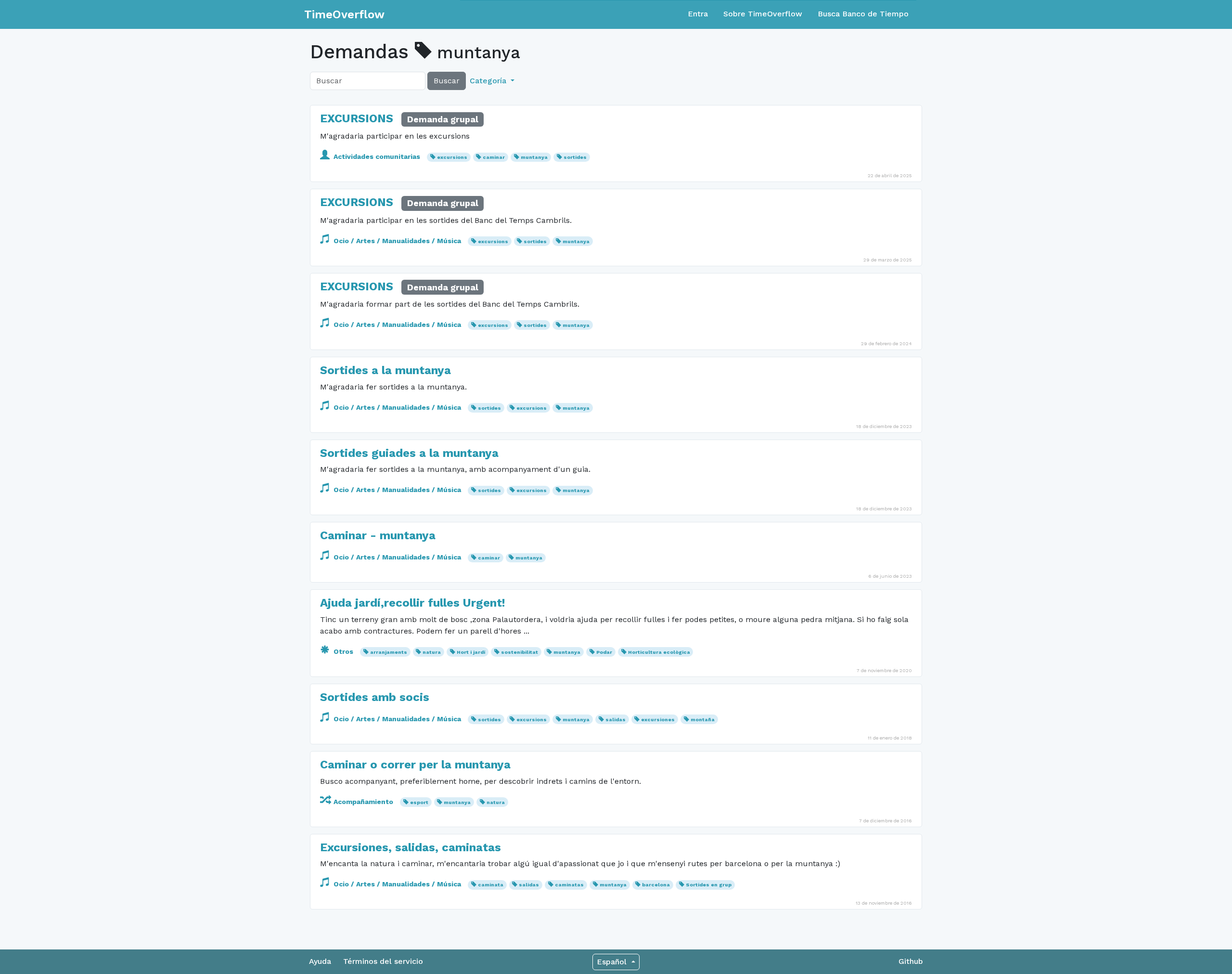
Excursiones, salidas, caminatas (410, 847)
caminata (490, 885)
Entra (698, 13)
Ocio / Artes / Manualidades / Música (397, 241)
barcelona (656, 885)
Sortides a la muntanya (385, 370)
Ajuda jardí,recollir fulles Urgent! (412, 603)
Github (910, 961)
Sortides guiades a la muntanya (409, 453)
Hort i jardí (471, 652)
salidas (615, 719)
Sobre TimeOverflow (762, 13)
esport (419, 802)
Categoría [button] (489, 80)
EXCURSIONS (356, 118)
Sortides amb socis (374, 697)
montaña (703, 719)
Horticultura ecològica (659, 652)
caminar (494, 157)
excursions (452, 157)
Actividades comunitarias (377, 156)
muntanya (534, 157)
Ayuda (320, 961)
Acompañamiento (363, 801)
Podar (604, 652)
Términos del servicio (383, 961)
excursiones (658, 719)
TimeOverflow (344, 14)
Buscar (447, 80)
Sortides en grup (709, 885)
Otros (343, 651)
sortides (575, 157)
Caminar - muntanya (378, 535)
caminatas (569, 885)
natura (432, 652)
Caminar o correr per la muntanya (415, 764)
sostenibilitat (519, 652)
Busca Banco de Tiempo (863, 13)
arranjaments (388, 652)
